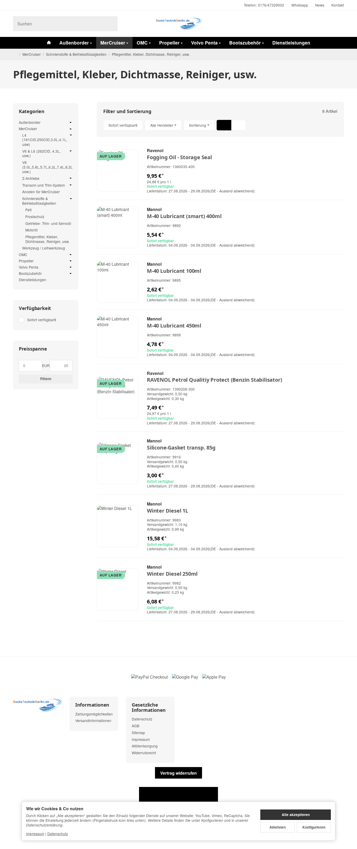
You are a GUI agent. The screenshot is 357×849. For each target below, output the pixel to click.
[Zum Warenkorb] (339, 24)
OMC (142, 42)
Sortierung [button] (197, 125)
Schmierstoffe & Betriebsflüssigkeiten (39, 201)
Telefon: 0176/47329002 (264, 5)
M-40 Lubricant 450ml (174, 326)
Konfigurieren (313, 827)
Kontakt (337, 5)
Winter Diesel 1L (167, 511)
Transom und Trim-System (43, 185)
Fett (28, 209)
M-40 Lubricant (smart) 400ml (184, 216)
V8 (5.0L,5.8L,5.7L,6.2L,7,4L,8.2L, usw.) (47, 167)
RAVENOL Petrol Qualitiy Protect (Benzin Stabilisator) (214, 380)
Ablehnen (277, 827)
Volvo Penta (204, 42)
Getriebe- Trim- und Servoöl (48, 223)
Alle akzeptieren (296, 814)
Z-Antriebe (30, 178)
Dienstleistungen (291, 42)
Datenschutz (57, 833)
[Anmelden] (326, 24)
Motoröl (31, 229)
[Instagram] (15, 5)
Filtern (45, 378)
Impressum (35, 833)
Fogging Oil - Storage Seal (179, 157)
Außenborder (74, 42)
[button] (220, 125)
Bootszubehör (245, 42)
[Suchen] (111, 23)
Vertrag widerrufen (178, 773)
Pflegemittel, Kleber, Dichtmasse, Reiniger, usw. (47, 239)
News (319, 5)
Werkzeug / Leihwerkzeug (43, 248)
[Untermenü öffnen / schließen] (70, 122)
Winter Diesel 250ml (172, 574)
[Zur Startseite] (178, 23)
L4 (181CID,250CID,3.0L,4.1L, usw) (44, 140)
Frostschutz (34, 216)
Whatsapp (299, 5)
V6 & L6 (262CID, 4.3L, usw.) (41, 153)
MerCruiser (112, 42)
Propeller (169, 42)
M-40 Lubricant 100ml (174, 271)
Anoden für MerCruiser (41, 191)
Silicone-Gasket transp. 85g (181, 448)
